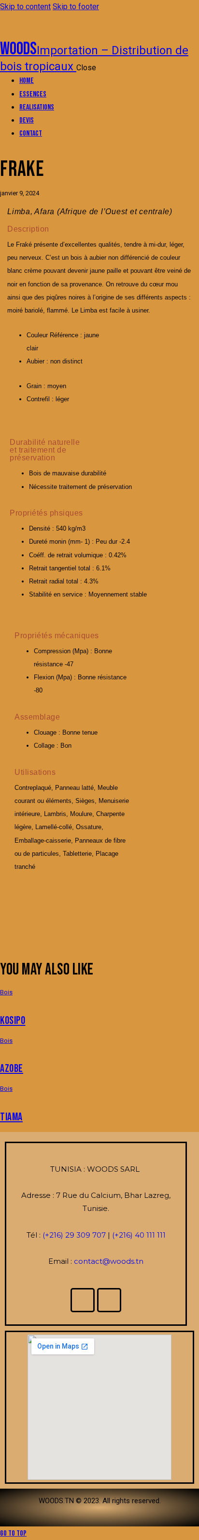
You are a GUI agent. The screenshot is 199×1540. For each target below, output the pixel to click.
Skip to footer (76, 6)
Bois (6, 992)
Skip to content (25, 6)
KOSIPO (12, 1020)
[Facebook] (83, 1300)
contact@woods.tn (108, 1261)
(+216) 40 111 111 (139, 1235)
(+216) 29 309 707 (75, 1235)
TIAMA (11, 1117)
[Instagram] (109, 1300)
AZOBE (11, 1068)
